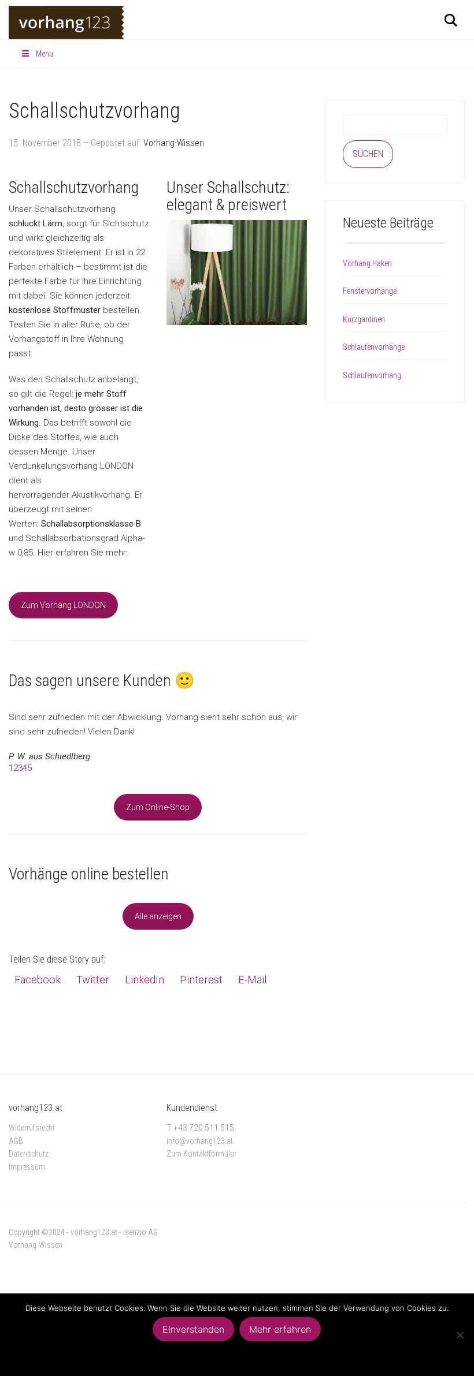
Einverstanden (193, 1329)
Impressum (27, 1167)
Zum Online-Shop (158, 807)
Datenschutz (29, 1153)
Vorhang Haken (367, 263)
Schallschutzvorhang (94, 111)
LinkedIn (144, 980)
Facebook (37, 980)
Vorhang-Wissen (173, 142)
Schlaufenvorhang (372, 375)
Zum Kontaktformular (201, 1153)
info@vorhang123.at (199, 1141)
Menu (44, 53)
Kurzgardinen (364, 319)
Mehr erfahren (280, 1329)
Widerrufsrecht (32, 1127)
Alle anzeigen (158, 916)
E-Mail (252, 980)
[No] (459, 1335)
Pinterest (201, 980)
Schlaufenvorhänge (374, 347)
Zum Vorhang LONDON (63, 605)
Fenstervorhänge (370, 291)
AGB (16, 1141)
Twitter (92, 980)
